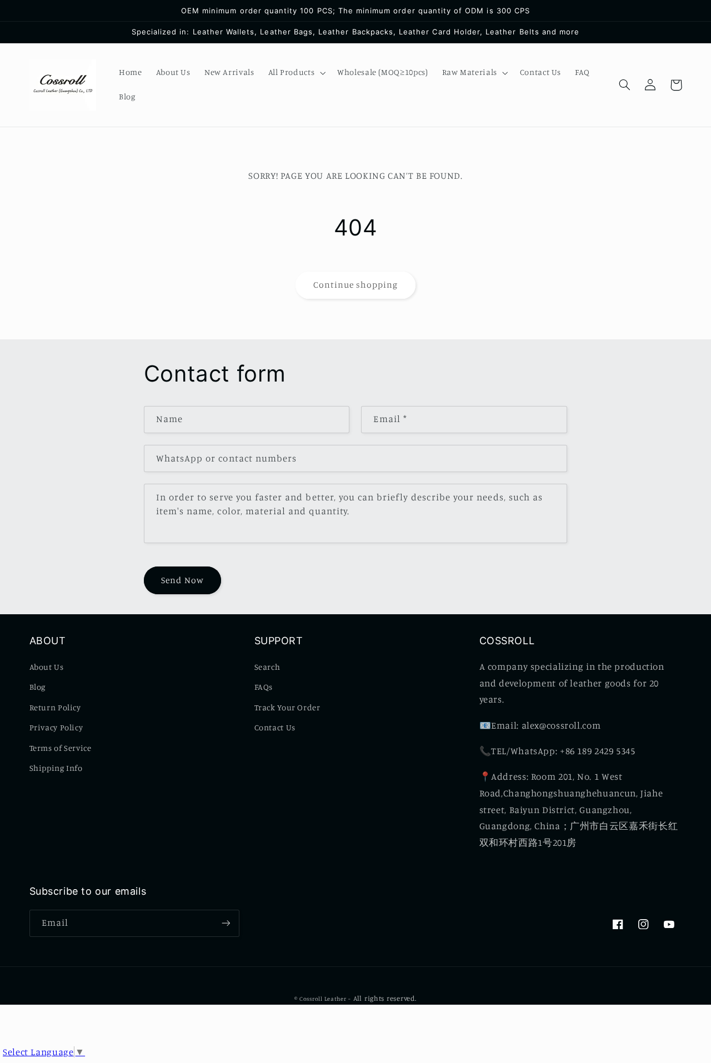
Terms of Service (60, 748)
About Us (46, 666)
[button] (296, 73)
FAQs (263, 686)
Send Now (182, 580)
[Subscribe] (225, 923)
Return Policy (55, 707)
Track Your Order (287, 707)
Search (267, 666)
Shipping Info (56, 768)
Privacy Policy (56, 727)
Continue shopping (355, 284)
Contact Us (275, 727)
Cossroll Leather (323, 998)
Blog (37, 686)
